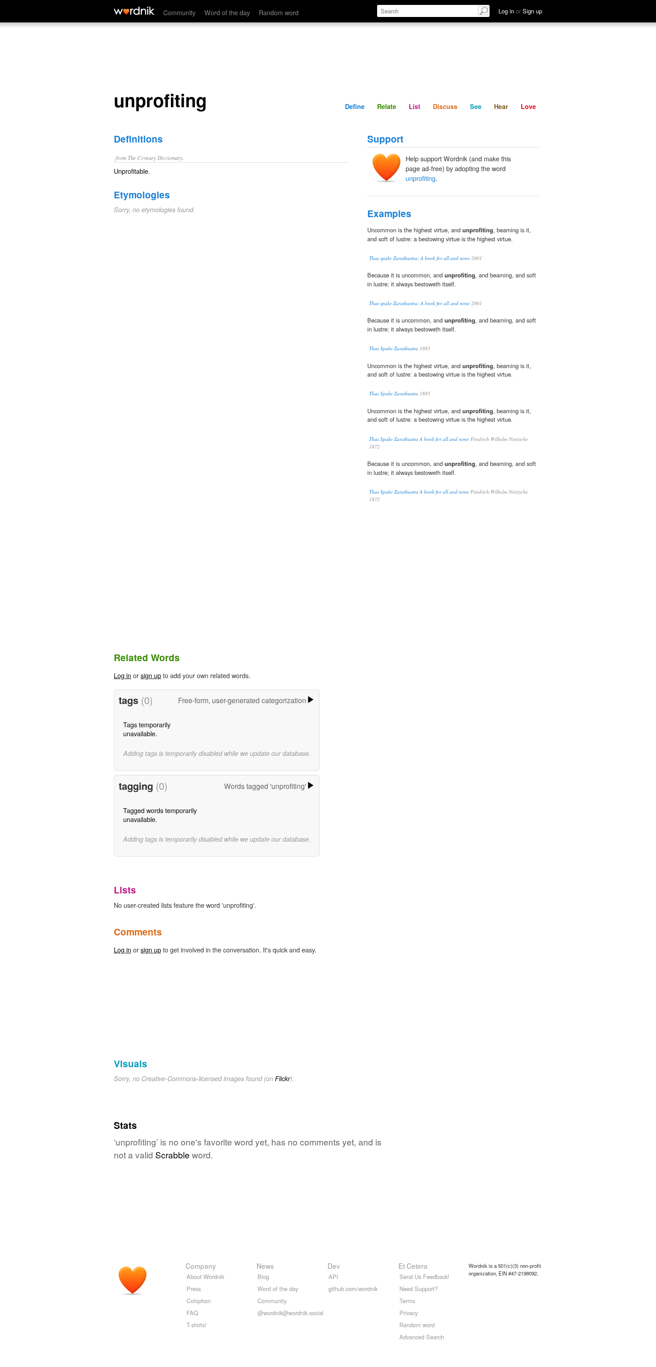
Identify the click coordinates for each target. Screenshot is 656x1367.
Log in (122, 675)
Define (355, 106)
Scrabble (172, 1155)
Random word (279, 12)
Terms (407, 1300)
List (414, 106)
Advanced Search (421, 1337)
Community (179, 12)
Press (194, 1288)
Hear (501, 106)
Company (201, 1266)
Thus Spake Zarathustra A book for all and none (419, 439)
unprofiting (421, 178)
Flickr (282, 1078)
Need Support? (418, 1288)
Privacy (408, 1312)
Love (528, 106)
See (476, 106)
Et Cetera (413, 1266)
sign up (151, 675)
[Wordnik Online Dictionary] (134, 11)
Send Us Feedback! (424, 1276)
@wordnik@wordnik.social (290, 1312)
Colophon (199, 1300)
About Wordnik (205, 1276)
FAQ (192, 1312)
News (265, 1266)
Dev (334, 1266)
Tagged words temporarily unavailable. (160, 814)
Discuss (445, 106)
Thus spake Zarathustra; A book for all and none (419, 258)
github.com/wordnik (353, 1288)
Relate (386, 106)
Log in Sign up (520, 11)
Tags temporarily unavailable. (146, 729)
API (333, 1276)
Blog (263, 1276)
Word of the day (227, 12)
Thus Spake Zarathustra (393, 348)
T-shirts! (197, 1325)
